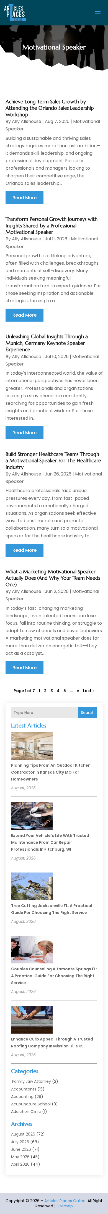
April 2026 (20, 1164)
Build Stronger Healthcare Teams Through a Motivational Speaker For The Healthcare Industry (53, 460)
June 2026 (21, 1149)
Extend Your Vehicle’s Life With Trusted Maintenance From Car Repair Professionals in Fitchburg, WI (50, 842)
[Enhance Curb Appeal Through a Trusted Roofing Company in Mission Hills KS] (32, 1020)
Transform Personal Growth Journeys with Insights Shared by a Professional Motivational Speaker (51, 225)
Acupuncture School (31, 1104)
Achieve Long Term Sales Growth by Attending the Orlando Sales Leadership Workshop (50, 108)
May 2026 (20, 1157)
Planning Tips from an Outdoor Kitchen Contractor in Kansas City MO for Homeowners (51, 772)
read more (24, 198)
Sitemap (64, 1206)
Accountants (23, 1089)
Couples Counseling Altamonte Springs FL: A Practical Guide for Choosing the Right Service (54, 976)
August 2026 (23, 1134)
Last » (88, 690)
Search (87, 712)
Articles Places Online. (65, 1201)
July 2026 (20, 1142)
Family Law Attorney (31, 1081)
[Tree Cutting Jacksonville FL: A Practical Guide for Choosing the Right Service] (32, 887)
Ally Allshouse (26, 121)
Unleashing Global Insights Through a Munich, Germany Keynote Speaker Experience (47, 343)
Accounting (22, 1096)
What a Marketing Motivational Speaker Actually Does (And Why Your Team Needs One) (53, 578)
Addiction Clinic (26, 1111)
